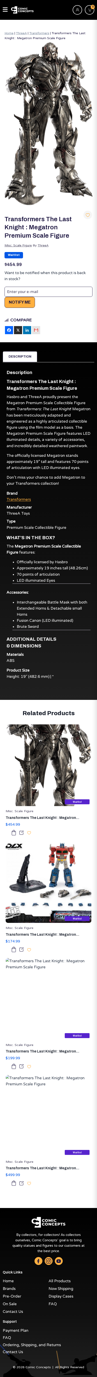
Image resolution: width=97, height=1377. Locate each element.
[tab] (20, 356)
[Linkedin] (27, 330)
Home (9, 33)
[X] (18, 330)
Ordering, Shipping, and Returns (32, 1345)
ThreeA (21, 33)
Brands (9, 1288)
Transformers (39, 33)
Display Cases (60, 1296)
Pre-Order (12, 1296)
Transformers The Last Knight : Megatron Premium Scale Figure (41, 818)
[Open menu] (5, 10)
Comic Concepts (38, 1367)
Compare (21, 320)
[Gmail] (36, 330)
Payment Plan (15, 1330)
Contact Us (13, 1311)
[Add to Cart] (14, 832)
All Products (59, 1281)
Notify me (20, 302)
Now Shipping (60, 1288)
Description (20, 356)
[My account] (77, 10)
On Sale (10, 1304)
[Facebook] (9, 330)
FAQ (52, 1304)
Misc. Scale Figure (18, 245)
